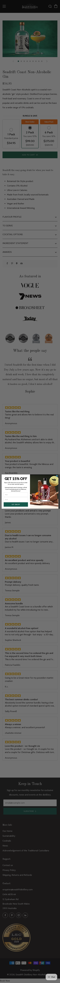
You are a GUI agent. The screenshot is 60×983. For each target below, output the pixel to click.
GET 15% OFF (16, 504)
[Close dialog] (57, 476)
